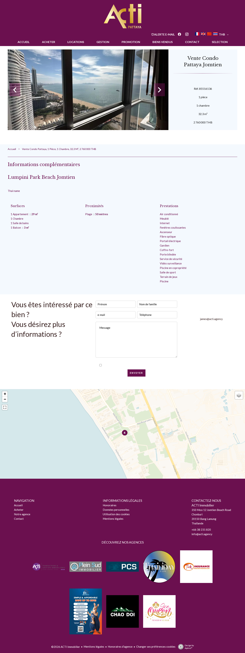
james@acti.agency (211, 318)
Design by (189, 646)
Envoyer (136, 373)
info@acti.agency (202, 534)
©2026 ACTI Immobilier (65, 646)
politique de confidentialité (144, 365)
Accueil (12, 148)
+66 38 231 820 (201, 529)
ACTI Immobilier (203, 505)
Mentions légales (94, 646)
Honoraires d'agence (120, 646)
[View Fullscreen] (5, 407)
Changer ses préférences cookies (155, 646)
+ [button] (5, 394)
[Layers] (239, 395)
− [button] (5, 399)
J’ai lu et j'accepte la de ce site (138, 365)
